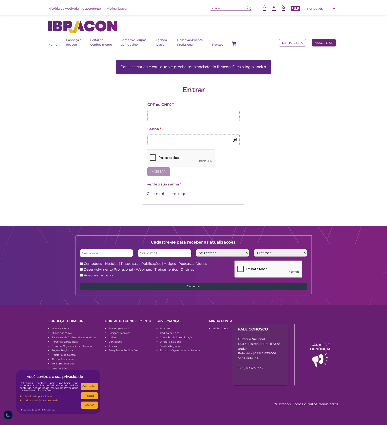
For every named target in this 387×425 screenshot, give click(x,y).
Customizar (89, 386)
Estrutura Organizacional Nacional (72, 346)
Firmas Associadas (63, 359)
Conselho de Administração (176, 337)
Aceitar (89, 404)
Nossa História (60, 328)
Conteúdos (115, 341)
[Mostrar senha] (234, 139)
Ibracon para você (119, 328)
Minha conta (292, 42)
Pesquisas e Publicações (123, 350)
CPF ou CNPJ (160, 105)
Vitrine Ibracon (117, 8)
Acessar (159, 171)
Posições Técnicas (98, 275)
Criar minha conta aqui (167, 193)
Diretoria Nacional (171, 341)
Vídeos (113, 337)
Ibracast (113, 346)
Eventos (217, 44)
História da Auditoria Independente (74, 8)
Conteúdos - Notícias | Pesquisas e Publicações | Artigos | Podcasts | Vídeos (145, 263)
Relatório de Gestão (64, 354)
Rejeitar (89, 395)
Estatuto (165, 328)
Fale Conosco (60, 368)
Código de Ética (169, 333)
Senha (154, 129)
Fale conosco (253, 329)
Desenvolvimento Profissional (190, 42)
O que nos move (62, 333)
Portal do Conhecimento (101, 42)
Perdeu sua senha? (164, 184)
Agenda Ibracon (161, 42)
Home (52, 44)
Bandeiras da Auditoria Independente (74, 337)
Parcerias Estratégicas (65, 341)
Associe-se (324, 42)
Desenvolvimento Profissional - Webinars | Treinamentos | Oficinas (139, 269)
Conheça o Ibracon (74, 42)
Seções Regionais (62, 350)
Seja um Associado (63, 363)
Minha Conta (220, 328)
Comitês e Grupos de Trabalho (133, 42)
